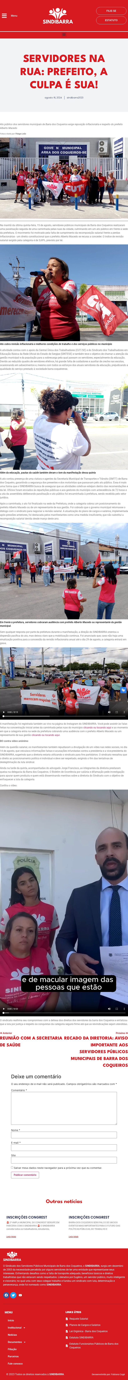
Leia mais (11, 1237)
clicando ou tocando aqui (97, 727)
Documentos (15, 1342)
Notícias (12, 1334)
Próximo (121, 1033)
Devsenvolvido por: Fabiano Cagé (108, 1374)
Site (13, 1155)
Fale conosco (15, 1363)
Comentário (19, 1090)
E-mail (16, 1142)
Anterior (7, 1033)
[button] (64, 34)
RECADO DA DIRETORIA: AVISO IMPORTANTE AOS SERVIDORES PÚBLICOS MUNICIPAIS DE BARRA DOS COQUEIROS (96, 1052)
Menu (14, 15)
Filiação (12, 1349)
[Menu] (4, 15)
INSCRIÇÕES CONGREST (26, 1217)
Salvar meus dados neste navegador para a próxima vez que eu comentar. (58, 1168)
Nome (15, 1130)
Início (11, 1320)
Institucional (15, 1327)
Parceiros (13, 1356)
